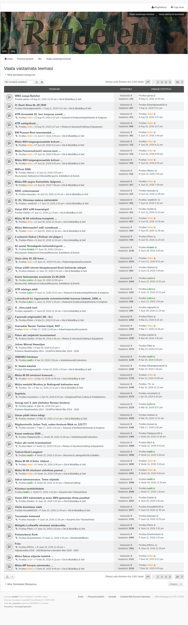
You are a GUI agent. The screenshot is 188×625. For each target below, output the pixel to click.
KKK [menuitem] (4, 51)
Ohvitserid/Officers (79, 538)
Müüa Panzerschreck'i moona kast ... (38, 150)
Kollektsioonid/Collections (74, 360)
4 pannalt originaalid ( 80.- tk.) (34, 316)
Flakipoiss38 (33, 437)
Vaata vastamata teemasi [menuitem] (141, 14)
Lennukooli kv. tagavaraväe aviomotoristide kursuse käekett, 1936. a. (58, 298)
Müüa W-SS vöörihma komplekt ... (36, 218)
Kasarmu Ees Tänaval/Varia (73, 492)
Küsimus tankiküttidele (29, 488)
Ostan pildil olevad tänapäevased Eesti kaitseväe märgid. (51, 267)
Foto (18, 543)
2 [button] (157, 82)
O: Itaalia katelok (25, 366)
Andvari (31, 271)
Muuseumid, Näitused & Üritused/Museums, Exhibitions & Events (47, 176)
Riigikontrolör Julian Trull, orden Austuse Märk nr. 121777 (51, 424)
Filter (29, 348)
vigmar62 (28, 311)
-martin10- (32, 203)
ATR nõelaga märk (26, 289)
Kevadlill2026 (30, 510)
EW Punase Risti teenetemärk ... (35, 132)
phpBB (15, 597)
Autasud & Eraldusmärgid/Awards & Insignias (84, 117)
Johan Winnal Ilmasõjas (30, 344)
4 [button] (166, 82)
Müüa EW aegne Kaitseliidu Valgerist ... (39, 181)
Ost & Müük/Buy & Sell (70, 99)
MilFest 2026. (23, 169)
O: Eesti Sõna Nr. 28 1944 (30, 105)
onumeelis (32, 397)
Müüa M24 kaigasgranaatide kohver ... (38, 141)
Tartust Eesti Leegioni (28, 451)
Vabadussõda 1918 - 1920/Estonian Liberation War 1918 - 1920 (47, 550)
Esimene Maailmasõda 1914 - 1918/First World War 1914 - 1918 (47, 351)
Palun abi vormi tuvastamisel (33, 442)
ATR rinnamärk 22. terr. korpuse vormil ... (40, 114)
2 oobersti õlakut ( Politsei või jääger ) (39, 236)
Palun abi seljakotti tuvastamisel (35, 335)
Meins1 (31, 172)
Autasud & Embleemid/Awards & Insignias (84, 428)
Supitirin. (20, 393)
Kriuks (30, 249)
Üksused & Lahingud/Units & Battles (81, 455)
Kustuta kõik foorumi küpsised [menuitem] (135, 596)
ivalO (29, 360)
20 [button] (177, 82)
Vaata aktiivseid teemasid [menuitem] (171, 14)
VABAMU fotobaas (26, 356)
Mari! (29, 446)
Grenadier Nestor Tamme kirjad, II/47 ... (39, 326)
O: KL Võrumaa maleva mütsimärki (36, 200)
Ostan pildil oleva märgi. (30, 415)
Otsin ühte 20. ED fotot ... (30, 258)
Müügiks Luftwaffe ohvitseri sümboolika (40, 525)
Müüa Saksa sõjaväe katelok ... (34, 556)
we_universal (14, 603)
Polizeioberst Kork (26, 534)
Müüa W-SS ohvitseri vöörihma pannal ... (40, 470)
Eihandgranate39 (32, 108)
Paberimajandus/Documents (77, 262)
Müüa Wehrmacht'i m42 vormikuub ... (38, 227)
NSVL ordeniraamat (27, 190)
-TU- (29, 388)
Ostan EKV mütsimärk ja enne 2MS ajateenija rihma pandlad (52, 497)
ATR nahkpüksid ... (27, 123)
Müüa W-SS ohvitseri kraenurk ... (35, 375)
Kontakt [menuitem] (112, 596)
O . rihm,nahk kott (26, 307)
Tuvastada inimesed (27, 516)
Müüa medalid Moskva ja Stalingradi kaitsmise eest (47, 384)
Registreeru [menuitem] (161, 7)
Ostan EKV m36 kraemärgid (32, 209)
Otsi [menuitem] (13, 51)
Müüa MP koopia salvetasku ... (34, 565)
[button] (148, 82)
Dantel (26, 212)
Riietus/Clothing (72, 483)
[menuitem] (8, 606)
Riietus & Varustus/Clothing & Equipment (82, 127)
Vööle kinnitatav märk (28, 507)
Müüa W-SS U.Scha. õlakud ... (33, 461)
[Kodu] (94, 33)
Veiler (30, 117)
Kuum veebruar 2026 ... (29, 433)
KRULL (31, 547)
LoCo (30, 280)
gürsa (26, 99)
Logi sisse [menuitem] (179, 7)
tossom (30, 428)
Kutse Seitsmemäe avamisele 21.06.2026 (40, 276)
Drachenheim (34, 538)
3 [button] (161, 82)
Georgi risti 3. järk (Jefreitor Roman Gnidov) (42, 402)
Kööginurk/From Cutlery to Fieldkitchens (85, 397)
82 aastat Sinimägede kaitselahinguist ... (40, 245)
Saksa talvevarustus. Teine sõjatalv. (37, 479)
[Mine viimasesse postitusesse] (154, 95)
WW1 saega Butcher (27, 95)
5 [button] (170, 82)
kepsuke (31, 194)
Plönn (30, 240)
